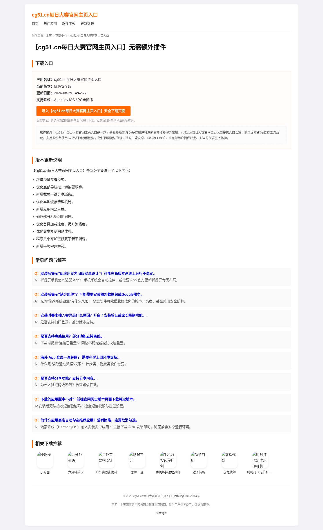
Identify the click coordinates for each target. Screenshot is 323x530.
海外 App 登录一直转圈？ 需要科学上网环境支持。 (81, 357)
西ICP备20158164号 (187, 496)
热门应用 (50, 24)
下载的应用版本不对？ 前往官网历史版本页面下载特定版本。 (88, 399)
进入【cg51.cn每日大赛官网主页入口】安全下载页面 (83, 111)
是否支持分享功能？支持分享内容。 (69, 378)
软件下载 (68, 24)
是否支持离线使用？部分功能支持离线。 (72, 336)
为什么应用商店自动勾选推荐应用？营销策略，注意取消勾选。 (90, 420)
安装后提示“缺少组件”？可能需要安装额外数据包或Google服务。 (92, 294)
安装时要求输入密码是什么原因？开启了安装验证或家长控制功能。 (93, 315)
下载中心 (61, 35)
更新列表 (87, 24)
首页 (35, 24)
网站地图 (161, 513)
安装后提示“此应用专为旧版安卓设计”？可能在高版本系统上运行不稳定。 (99, 273)
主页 (49, 35)
